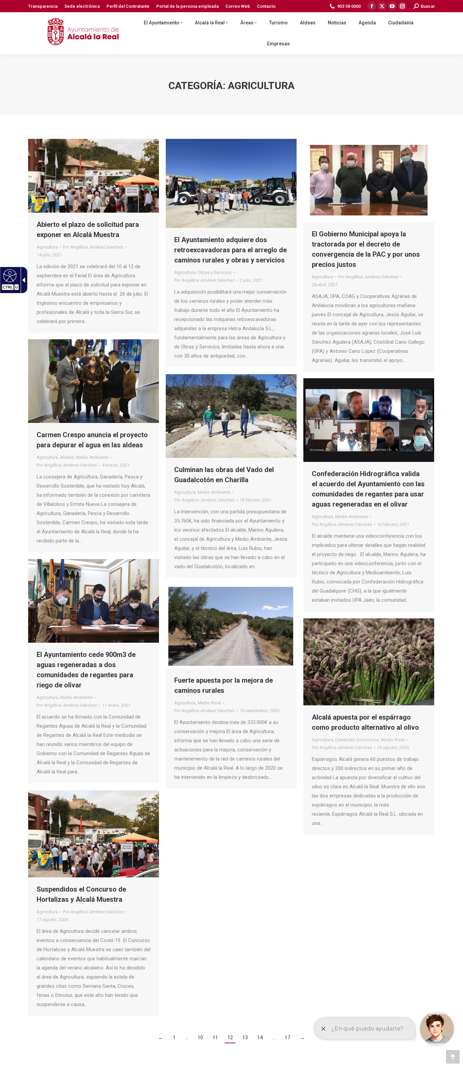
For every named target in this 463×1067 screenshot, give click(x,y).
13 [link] (245, 1037)
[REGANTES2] (93, 601)
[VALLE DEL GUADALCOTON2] (231, 416)
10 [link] (200, 1037)
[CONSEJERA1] (93, 381)
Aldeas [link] (67, 457)
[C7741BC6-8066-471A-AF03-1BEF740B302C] (93, 176)
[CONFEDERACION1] (368, 420)
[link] (43, 6)
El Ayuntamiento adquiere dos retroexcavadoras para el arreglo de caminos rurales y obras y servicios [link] (230, 250)
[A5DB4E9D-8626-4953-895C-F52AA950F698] (231, 183)
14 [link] (260, 1037)
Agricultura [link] (47, 247)
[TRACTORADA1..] (368, 180)
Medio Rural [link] (209, 702)
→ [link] (302, 1037)
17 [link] (287, 1037)
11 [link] (215, 1037)
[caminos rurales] (231, 626)
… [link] (186, 1037)
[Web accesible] (9, 275)
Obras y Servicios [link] (215, 272)
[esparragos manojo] (368, 661)
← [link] (160, 1037)
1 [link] (174, 1037)
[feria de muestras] (93, 833)
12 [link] (230, 1037)
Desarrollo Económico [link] (357, 739)
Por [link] (93, 247)
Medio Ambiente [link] (92, 457)
